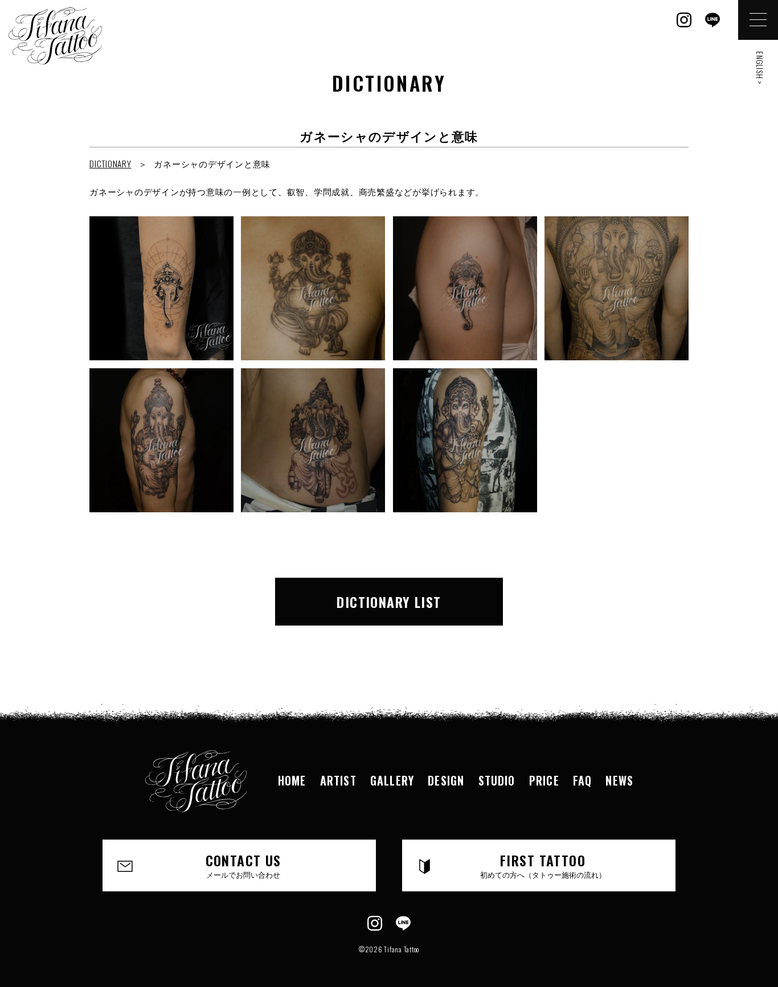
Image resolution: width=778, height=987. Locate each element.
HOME (292, 780)
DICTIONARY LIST (389, 601)
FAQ (582, 780)
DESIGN (446, 780)
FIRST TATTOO (543, 864)
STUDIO (496, 780)
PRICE (544, 780)
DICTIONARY (110, 163)
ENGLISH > (760, 68)
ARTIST (338, 780)
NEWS (619, 780)
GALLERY (392, 780)
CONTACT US (243, 864)
